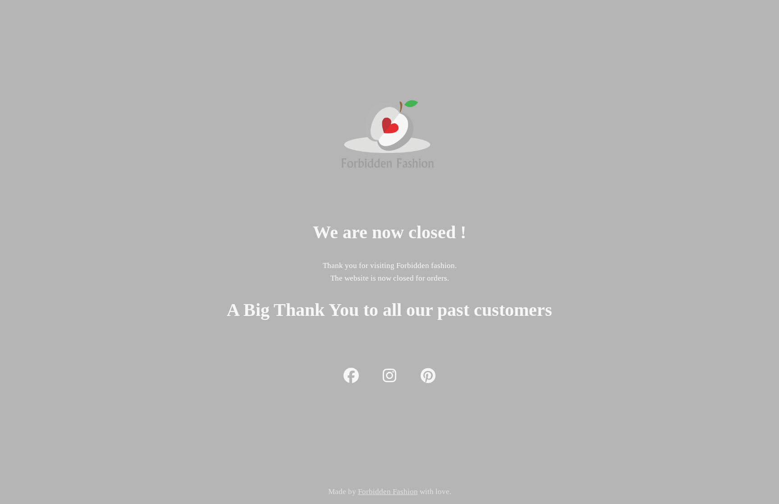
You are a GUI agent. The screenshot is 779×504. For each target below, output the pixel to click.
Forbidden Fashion (388, 491)
